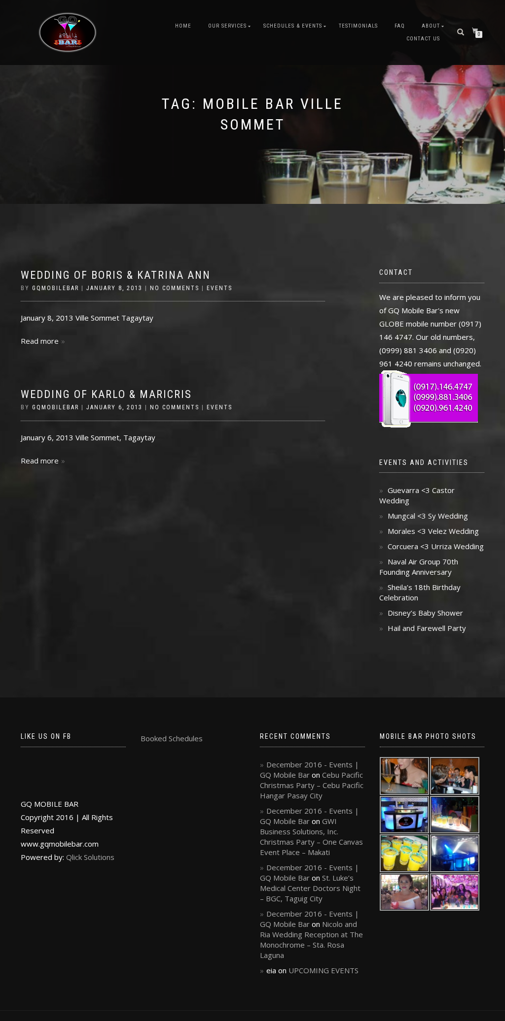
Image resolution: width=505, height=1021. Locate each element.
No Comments (174, 288)
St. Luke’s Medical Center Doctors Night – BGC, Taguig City (310, 888)
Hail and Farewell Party (427, 628)
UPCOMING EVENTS (324, 970)
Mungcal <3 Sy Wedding (428, 516)
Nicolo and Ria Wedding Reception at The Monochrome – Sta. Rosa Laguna (311, 939)
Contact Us (423, 38)
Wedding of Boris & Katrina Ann (116, 275)
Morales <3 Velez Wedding (433, 531)
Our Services (227, 26)
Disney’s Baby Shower (425, 613)
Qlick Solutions (90, 857)
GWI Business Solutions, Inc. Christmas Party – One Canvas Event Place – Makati (311, 836)
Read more (40, 341)
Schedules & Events (292, 26)
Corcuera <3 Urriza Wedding (436, 546)
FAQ (400, 26)
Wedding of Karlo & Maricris (106, 394)
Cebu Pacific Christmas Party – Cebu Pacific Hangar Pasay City (311, 785)
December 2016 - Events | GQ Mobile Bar (309, 769)
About (431, 26)
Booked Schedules (172, 738)
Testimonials (358, 26)
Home (183, 26)
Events (219, 288)
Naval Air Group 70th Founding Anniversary (418, 567)
